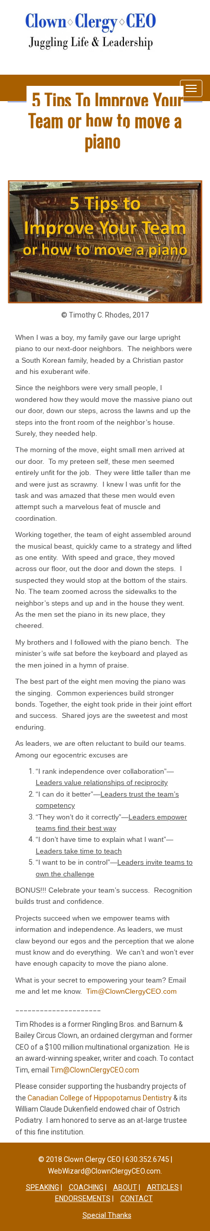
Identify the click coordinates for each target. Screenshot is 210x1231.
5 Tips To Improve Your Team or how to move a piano (105, 119)
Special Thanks (107, 1215)
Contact (136, 1198)
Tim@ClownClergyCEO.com (94, 1070)
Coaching (86, 1187)
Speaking (42, 1187)
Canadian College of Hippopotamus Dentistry (100, 1098)
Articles (163, 1187)
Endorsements (83, 1198)
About (125, 1187)
